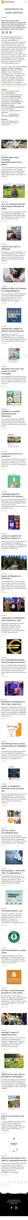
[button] (25, 2)
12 (14, 1182)
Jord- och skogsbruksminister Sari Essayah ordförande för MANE (13, 206)
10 (8, 1182)
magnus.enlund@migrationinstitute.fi (12, 86)
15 (25, 1182)
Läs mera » (4, 179)
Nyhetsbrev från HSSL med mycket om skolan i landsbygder (12, 371)
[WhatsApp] (10, 32)
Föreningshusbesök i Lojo (11, 911)
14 (21, 1182)
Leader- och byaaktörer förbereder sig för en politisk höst (12, 788)
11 (11, 1182)
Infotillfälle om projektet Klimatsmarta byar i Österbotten (10, 413)
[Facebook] (3, 32)
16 (3, 1185)
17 (6, 1185)
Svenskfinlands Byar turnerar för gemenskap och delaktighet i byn (13, 746)
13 (18, 1182)
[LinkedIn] (7, 32)
